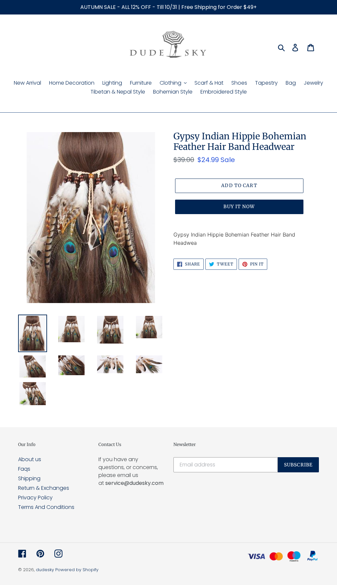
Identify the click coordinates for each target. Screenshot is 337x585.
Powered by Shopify (76, 570)
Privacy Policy (35, 497)
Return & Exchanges (43, 488)
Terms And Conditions (46, 507)
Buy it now (239, 206)
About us (29, 459)
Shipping (29, 478)
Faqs (24, 469)
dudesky (45, 570)
